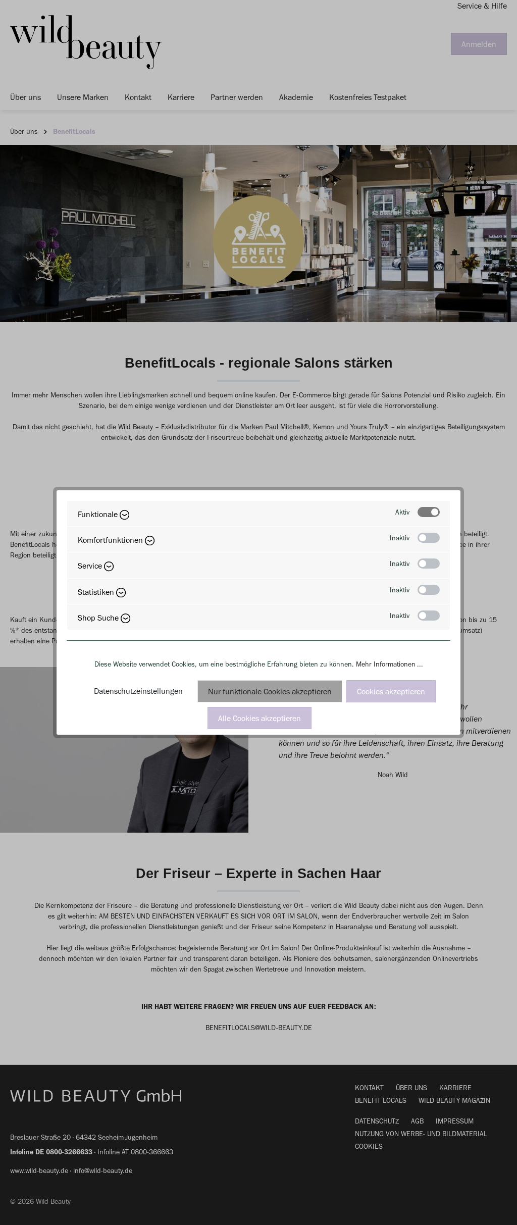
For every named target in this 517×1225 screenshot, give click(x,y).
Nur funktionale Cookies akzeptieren (270, 691)
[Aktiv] (429, 512)
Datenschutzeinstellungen (138, 691)
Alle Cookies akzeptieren (259, 718)
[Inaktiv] (429, 538)
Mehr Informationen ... (389, 664)
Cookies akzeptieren (391, 691)
